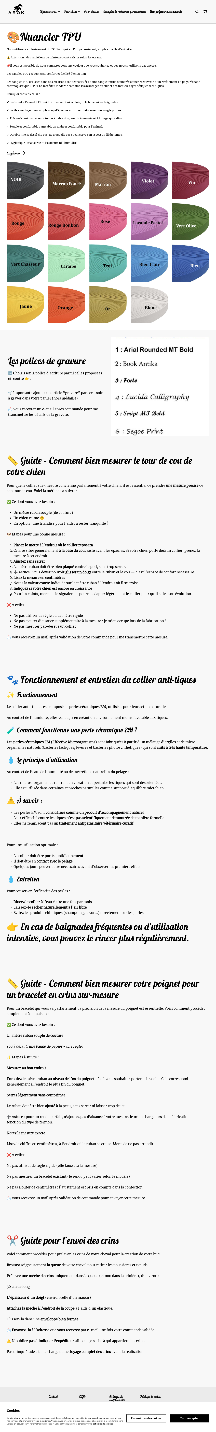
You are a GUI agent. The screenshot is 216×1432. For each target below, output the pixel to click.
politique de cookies (103, 1423)
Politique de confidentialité (117, 1398)
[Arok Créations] (18, 11)
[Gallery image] (25, 180)
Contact (53, 1396)
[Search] (197, 11)
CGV (82, 1396)
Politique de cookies (150, 1396)
